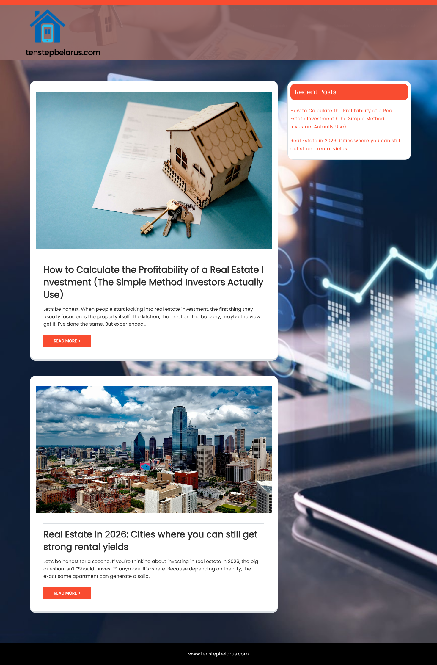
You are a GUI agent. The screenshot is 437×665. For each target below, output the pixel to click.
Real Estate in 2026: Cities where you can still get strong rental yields (150, 540)
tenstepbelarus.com (63, 52)
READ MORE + (67, 341)
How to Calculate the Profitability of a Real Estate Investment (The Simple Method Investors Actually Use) (153, 282)
